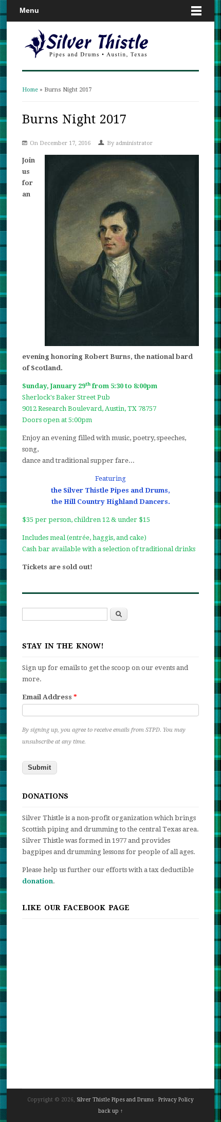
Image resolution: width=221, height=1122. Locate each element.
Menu (29, 10)
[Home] (86, 59)
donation (37, 881)
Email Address (49, 697)
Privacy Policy (176, 1099)
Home (30, 89)
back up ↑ (110, 1111)
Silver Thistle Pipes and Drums (115, 1099)
